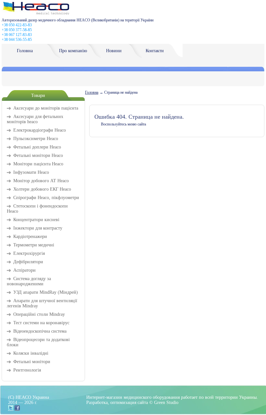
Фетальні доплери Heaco (37, 147)
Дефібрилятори (28, 261)
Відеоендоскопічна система (39, 331)
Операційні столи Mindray (39, 314)
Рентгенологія (27, 370)
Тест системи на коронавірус (41, 322)
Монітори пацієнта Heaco (38, 163)
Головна (25, 50)
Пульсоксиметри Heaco (35, 138)
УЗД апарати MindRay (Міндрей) (45, 292)
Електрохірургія (29, 253)
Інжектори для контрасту (37, 228)
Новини (114, 50)
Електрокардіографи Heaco (39, 130)
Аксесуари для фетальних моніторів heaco (35, 119)
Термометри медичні (33, 245)
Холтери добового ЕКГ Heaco (42, 189)
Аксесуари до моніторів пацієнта (45, 108)
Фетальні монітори (31, 361)
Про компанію (73, 50)
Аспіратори (24, 270)
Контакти (155, 50)
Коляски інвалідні (30, 353)
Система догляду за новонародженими (29, 281)
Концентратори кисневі (36, 219)
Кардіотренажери (30, 236)
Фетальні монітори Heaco (38, 155)
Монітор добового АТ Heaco (41, 180)
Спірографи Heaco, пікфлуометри (46, 197)
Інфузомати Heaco (31, 172)
